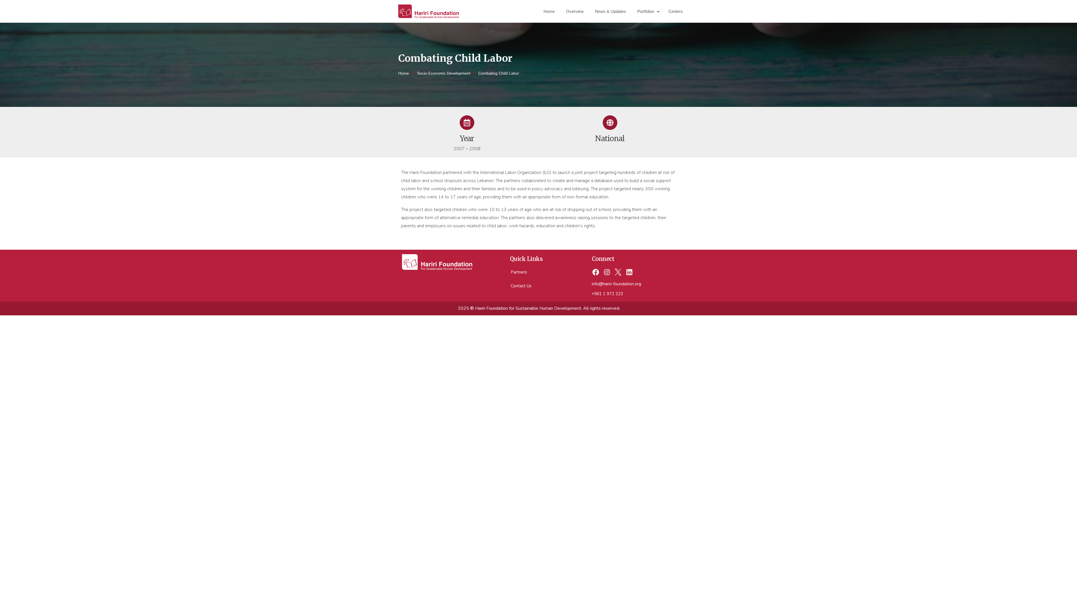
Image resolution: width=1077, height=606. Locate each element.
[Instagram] (607, 272)
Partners (519, 272)
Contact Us (521, 286)
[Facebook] (596, 272)
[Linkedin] (629, 272)
